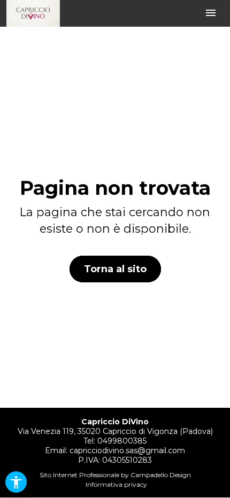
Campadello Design (161, 475)
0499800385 (122, 441)
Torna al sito (115, 269)
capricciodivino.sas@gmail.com (127, 450)
